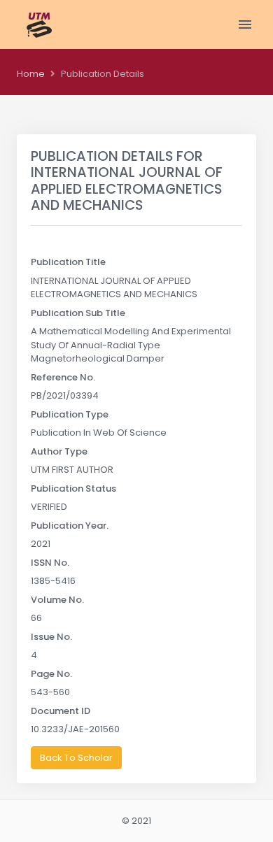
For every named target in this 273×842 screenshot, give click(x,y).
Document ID (60, 711)
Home (31, 73)
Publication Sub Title (78, 313)
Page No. (51, 673)
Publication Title (68, 262)
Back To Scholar (76, 757)
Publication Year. (69, 525)
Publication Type (69, 414)
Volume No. (57, 599)
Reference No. (63, 377)
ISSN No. (50, 562)
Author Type (59, 451)
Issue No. (51, 636)
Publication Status (73, 488)
